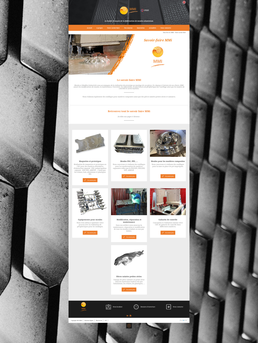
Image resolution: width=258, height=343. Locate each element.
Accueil (89, 28)
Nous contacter (166, 28)
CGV (106, 320)
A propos (99, 28)
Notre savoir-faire (113, 28)
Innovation (141, 28)
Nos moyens (128, 28)
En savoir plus (91, 180)
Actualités (152, 28)
